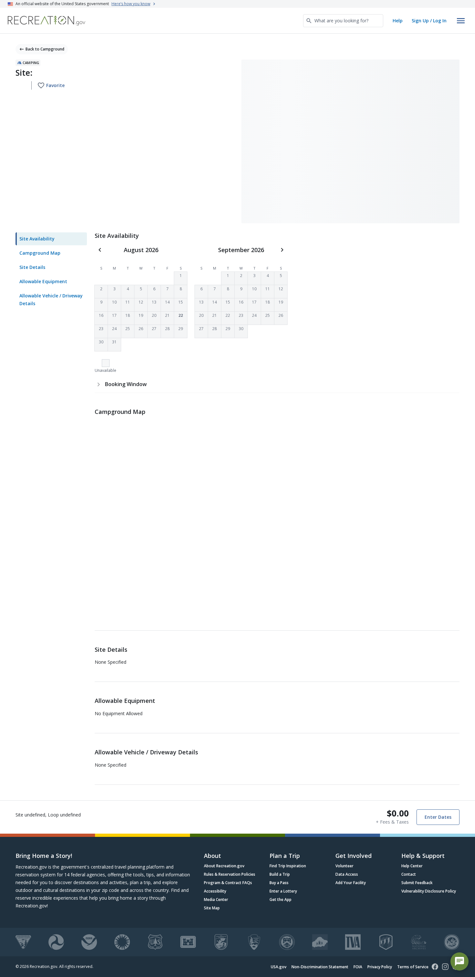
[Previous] (100, 250)
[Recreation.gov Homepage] (46, 20)
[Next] (282, 250)
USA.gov (278, 967)
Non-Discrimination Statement (319, 967)
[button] (180, 278)
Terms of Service (412, 967)
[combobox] (343, 20)
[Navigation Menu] (460, 20)
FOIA (358, 967)
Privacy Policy (379, 967)
